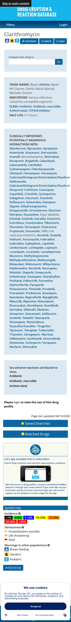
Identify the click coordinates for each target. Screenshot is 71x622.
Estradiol (40, 219)
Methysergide (46, 260)
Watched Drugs (36, 434)
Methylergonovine (36, 256)
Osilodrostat (17, 276)
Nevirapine (49, 268)
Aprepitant (50, 148)
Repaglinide (50, 297)
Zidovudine (29, 347)
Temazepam (17, 322)
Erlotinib (15, 219)
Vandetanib (34, 338)
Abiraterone (17, 148)
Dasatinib (46, 198)
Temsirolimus (35, 322)
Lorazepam (16, 252)
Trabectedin (46, 330)
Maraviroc (16, 256)
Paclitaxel (15, 281)
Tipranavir (16, 330)
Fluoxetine (16, 227)
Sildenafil (30, 310)
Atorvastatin (49, 152)
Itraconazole (31, 239)
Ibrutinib (43, 235)
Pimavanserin (18, 289)
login (17, 402)
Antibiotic (25, 106)
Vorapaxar (49, 343)
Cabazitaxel (46, 161)
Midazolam (16, 264)
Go (58, 61)
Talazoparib (41, 318)
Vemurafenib (51, 338)
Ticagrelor (43, 326)
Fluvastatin (33, 231)
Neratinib (34, 268)
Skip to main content (15, 3)
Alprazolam (34, 148)
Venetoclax (16, 343)
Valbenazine (17, 338)
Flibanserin (51, 223)
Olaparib (27, 272)
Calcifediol (35, 165)
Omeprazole (43, 272)
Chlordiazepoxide (42, 169)
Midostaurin (33, 264)
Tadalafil (27, 318)
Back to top (14, 567)
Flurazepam (32, 227)
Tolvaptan (30, 330)
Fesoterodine (34, 223)
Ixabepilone (32, 243)
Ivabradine (47, 239)
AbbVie (44, 84)
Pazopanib (37, 285)
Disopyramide (18, 210)
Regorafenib (33, 297)
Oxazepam (34, 276)
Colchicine (31, 190)
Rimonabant (46, 301)
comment (30, 41)
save (62, 41)
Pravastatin (16, 293)
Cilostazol (15, 173)
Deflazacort (17, 202)
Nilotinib (15, 272)
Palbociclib (30, 281)
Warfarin (15, 347)
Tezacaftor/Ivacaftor (22, 326)
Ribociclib (15, 301)
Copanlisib (16, 194)
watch (47, 41)
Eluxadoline (31, 214)
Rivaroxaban (17, 305)
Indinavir (15, 239)
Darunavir (32, 198)
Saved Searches (37, 423)
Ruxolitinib (51, 305)
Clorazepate (49, 173)
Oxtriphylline (51, 276)
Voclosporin (33, 343)
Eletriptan (15, 214)
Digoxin (14, 206)
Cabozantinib (18, 165)
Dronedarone (38, 210)
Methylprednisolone (22, 260)
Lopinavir (51, 248)
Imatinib (55, 235)
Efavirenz (54, 210)
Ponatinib (48, 289)
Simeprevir (16, 314)
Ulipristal (47, 334)
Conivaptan (46, 190)
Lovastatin (32, 252)
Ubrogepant (32, 334)
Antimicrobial (18, 110)
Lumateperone (50, 252)
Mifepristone (51, 264)
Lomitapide (36, 248)
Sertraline (15, 310)
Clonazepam (31, 173)
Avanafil (14, 157)
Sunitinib (15, 318)
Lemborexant (18, 248)
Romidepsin (35, 305)
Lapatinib (48, 243)
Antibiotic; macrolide (46, 106)
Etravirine (53, 219)
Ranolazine (16, 297)
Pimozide (35, 289)
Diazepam (48, 202)
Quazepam (49, 293)
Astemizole (16, 152)
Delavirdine (33, 202)
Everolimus (16, 223)
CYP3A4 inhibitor (39, 110)
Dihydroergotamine (34, 206)
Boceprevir (16, 161)
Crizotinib (30, 194)
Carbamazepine (19, 169)
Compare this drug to (21, 57)
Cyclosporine (46, 194)
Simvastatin (32, 314)
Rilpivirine (29, 301)
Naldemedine (18, 268)
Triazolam (15, 334)
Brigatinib (31, 161)
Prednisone (33, 293)
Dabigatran (16, 198)
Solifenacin (49, 314)
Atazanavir (32, 152)
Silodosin (43, 310)
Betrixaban (52, 157)
